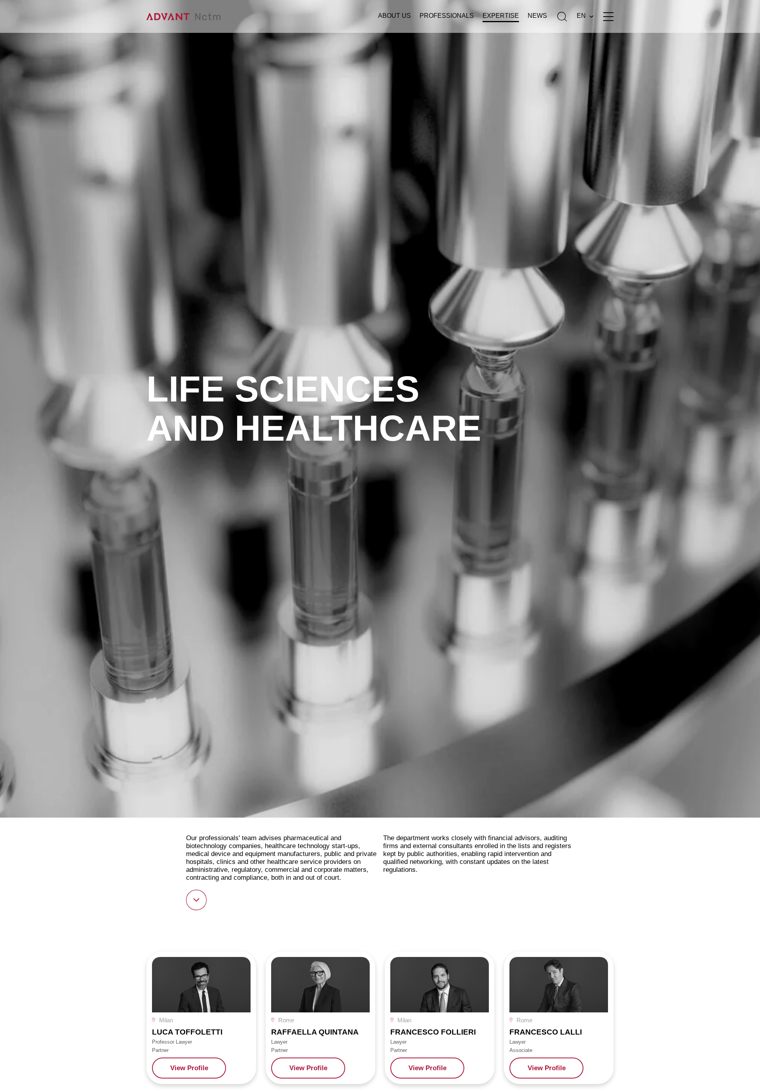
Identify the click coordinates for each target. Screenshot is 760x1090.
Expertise (501, 15)
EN (581, 15)
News (537, 15)
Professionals (447, 15)
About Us (394, 15)
